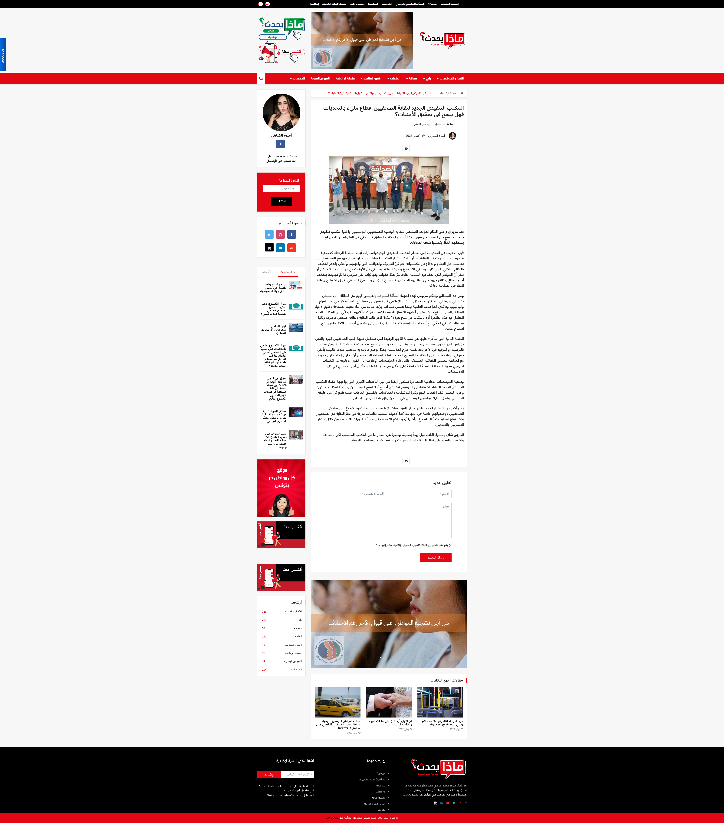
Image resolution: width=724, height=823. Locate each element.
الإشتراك (281, 201)
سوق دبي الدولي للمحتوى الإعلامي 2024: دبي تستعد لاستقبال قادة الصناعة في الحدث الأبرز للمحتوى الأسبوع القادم (275, 388)
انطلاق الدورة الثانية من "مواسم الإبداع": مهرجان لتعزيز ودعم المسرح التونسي (274, 416)
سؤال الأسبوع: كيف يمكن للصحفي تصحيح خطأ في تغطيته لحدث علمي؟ (274, 309)
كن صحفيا (381, 791)
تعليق (438, 124)
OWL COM (332, 818)
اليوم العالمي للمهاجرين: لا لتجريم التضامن (274, 329)
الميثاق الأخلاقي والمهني (410, 4)
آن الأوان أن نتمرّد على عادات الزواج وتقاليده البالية (390, 722)
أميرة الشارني (436, 136)
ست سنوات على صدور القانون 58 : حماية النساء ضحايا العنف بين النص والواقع (275, 440)
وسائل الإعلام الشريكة (334, 4)
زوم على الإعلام (422, 124)
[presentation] (315, 680)
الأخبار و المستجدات (452, 78)
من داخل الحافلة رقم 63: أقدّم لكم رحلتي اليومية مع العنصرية (442, 722)
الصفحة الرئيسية (450, 4)
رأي (428, 78)
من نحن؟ (433, 4)
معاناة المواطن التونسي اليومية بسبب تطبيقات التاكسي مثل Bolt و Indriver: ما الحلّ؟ (338, 724)
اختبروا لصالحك (372, 78)
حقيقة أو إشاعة (345, 78)
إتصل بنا (314, 4)
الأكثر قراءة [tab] (268, 272)
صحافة (413, 78)
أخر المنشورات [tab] (287, 272)
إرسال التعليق (436, 557)
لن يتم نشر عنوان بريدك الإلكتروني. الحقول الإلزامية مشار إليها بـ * (414, 545)
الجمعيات (299, 78)
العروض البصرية (320, 78)
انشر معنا (387, 4)
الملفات (395, 78)
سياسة (450, 124)
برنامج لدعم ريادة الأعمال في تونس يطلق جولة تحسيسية (273, 287)
